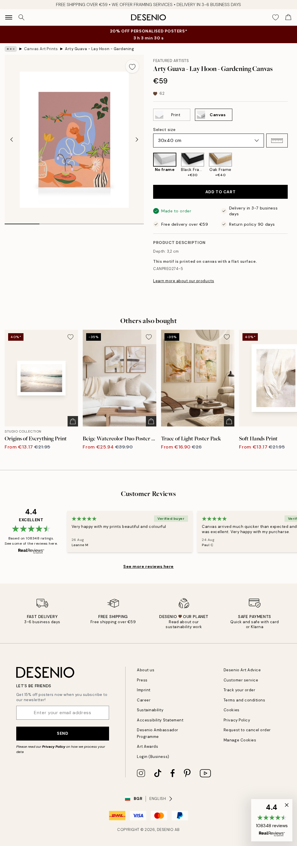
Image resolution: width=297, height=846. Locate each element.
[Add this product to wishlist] (132, 66)
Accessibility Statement (160, 720)
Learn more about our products (183, 280)
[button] (277, 140)
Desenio (165, 829)
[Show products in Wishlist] (275, 17)
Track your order (239, 690)
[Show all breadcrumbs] (11, 49)
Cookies (232, 710)
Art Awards (147, 746)
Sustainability (150, 710)
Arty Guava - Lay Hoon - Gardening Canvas (100, 48)
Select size (164, 129)
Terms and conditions (244, 700)
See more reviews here (148, 566)
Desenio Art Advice (242, 670)
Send (62, 733)
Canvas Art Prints (41, 48)
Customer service (241, 680)
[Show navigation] (8, 17)
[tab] (22, 222)
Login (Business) (153, 756)
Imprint (144, 690)
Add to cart (220, 191)
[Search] (21, 17)
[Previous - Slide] (11, 139)
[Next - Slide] (137, 139)
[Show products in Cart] (288, 17)
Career (144, 700)
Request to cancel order (247, 730)
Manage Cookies (240, 740)
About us (145, 670)
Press (142, 680)
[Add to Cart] (73, 421)
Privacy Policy (53, 746)
